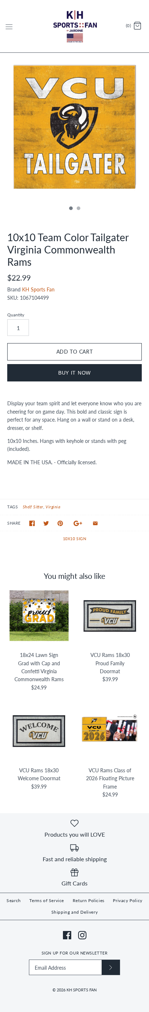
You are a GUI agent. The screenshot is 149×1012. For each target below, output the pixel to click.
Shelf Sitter (33, 506)
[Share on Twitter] (46, 523)
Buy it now (74, 373)
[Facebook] (67, 935)
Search (14, 900)
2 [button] (78, 209)
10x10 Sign (74, 538)
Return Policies (89, 900)
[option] (74, 127)
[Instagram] (82, 935)
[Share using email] (95, 523)
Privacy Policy (127, 900)
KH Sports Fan (38, 289)
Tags (12, 506)
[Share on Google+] (78, 523)
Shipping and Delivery (74, 912)
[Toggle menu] (9, 26)
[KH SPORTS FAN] (74, 26)
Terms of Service (46, 900)
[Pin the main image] (60, 523)
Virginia (53, 506)
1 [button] (70, 209)
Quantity (15, 314)
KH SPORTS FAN (82, 989)
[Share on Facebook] (32, 523)
